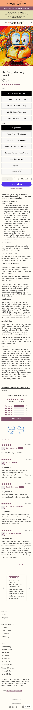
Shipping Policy (7, 665)
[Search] (6, 23)
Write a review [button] (16, 418)
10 (23, 64)
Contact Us (5, 659)
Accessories (5, 634)
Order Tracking (6, 662)
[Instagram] (13, 707)
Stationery (5, 637)
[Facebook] (10, 707)
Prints (3, 615)
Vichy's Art (18, 699)
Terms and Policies (16, 703)
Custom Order (6, 650)
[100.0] (11, 429)
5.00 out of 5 (21, 399)
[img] (6, 445)
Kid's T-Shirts (6, 631)
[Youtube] (16, 707)
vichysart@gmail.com (14, 691)
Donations (5, 656)
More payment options (16, 188)
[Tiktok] (20, 707)
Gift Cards (5, 653)
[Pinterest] (23, 707)
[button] (8, 406)
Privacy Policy (6, 671)
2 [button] (13, 564)
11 (25, 64)
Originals (4, 618)
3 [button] (16, 564)
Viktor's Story (6, 647)
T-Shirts (4, 628)
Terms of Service (7, 668)
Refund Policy (6, 674)
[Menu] (2, 23)
